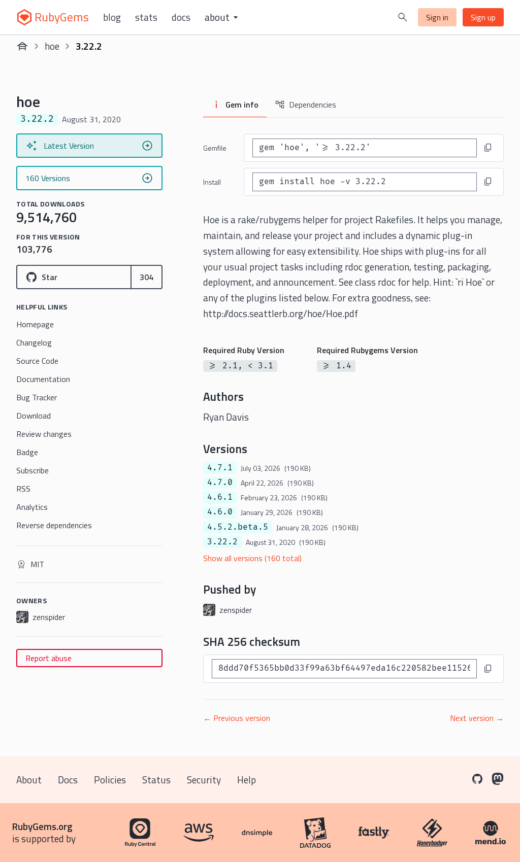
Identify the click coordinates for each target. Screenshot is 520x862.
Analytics (32, 507)
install (212, 182)
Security (204, 779)
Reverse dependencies (54, 525)
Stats (146, 17)
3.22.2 (222, 542)
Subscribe (32, 470)
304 (146, 277)
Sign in (437, 17)
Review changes (44, 434)
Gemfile (214, 148)
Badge (27, 452)
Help (246, 779)
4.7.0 (220, 482)
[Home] (22, 46)
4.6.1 (220, 497)
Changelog (34, 342)
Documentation (43, 379)
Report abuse (48, 658)
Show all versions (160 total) (252, 558)
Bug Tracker (36, 397)
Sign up (483, 17)
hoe (52, 46)
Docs (181, 17)
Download (33, 415)
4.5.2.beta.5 (237, 527)
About (29, 779)
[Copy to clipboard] (488, 148)
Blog (112, 17)
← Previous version (236, 718)
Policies (110, 779)
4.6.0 (220, 512)
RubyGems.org (42, 826)
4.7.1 (220, 468)
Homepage (35, 324)
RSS (23, 488)
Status (156, 779)
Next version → (477, 718)
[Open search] (403, 17)
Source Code (37, 361)
